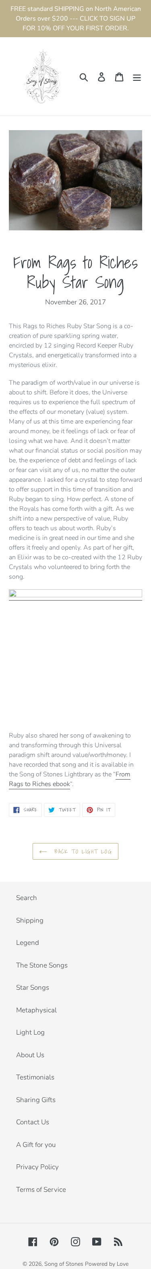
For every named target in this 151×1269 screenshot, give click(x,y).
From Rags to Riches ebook (69, 779)
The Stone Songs (42, 965)
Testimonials (35, 1077)
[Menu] (137, 76)
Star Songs (32, 987)
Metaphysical (36, 1010)
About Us (30, 1055)
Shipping (29, 920)
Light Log (30, 1032)
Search (26, 897)
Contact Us (32, 1122)
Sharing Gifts (36, 1100)
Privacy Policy (37, 1167)
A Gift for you (36, 1144)
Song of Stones (63, 1264)
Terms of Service (41, 1189)
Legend (27, 942)
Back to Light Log (81, 851)
